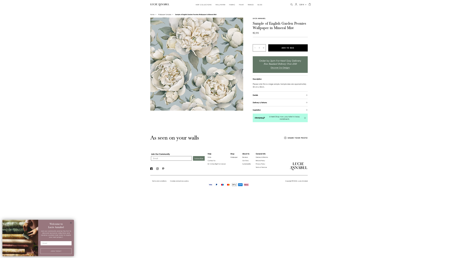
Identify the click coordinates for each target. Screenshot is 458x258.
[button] (151, 169)
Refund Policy (260, 161)
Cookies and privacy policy (179, 181)
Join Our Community (160, 154)
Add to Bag (288, 48)
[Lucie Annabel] (158, 4)
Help (209, 154)
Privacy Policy (260, 164)
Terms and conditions (159, 181)
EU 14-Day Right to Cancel (217, 164)
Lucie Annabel (259, 18)
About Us (245, 154)
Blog (260, 5)
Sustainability (246, 164)
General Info (261, 154)
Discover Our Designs (280, 67)
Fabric (232, 5)
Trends (251, 5)
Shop (232, 154)
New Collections (204, 5)
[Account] (296, 5)
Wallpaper (220, 5)
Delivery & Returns (262, 157)
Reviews (245, 157)
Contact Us (211, 161)
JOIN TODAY (56, 251)
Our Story (245, 161)
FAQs (209, 157)
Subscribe (198, 158)
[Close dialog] (71, 223)
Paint (241, 5)
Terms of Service (261, 167)
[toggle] (292, 4)
